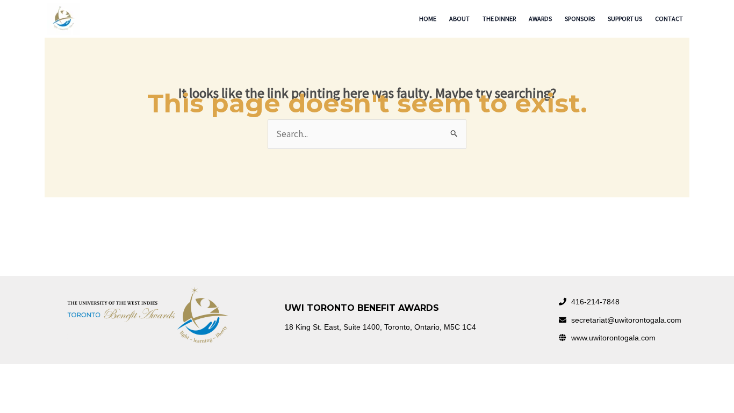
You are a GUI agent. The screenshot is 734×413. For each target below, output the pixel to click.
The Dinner (499, 19)
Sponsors (580, 19)
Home (427, 19)
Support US (625, 19)
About (459, 19)
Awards (540, 19)
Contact (669, 19)
